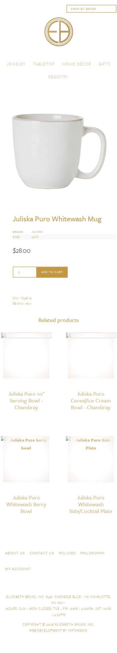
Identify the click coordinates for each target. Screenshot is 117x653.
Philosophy (92, 553)
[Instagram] (109, 568)
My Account (18, 569)
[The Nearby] (78, 584)
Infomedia (77, 630)
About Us (15, 553)
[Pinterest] (109, 584)
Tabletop (44, 64)
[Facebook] (88, 584)
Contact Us (42, 553)
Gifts (104, 64)
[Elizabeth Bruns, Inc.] (58, 34)
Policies (67, 553)
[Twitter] (99, 584)
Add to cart (52, 272)
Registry (58, 76)
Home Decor (76, 64)
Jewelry (16, 64)
